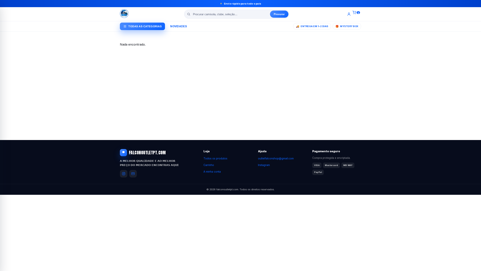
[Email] (133, 173)
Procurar (279, 14)
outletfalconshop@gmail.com (276, 158)
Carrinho (208, 165)
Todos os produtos (215, 158)
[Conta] (349, 14)
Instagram (264, 165)
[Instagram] (123, 173)
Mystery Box (346, 26)
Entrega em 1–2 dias (312, 26)
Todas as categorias (145, 26)
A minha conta (212, 171)
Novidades (178, 26)
